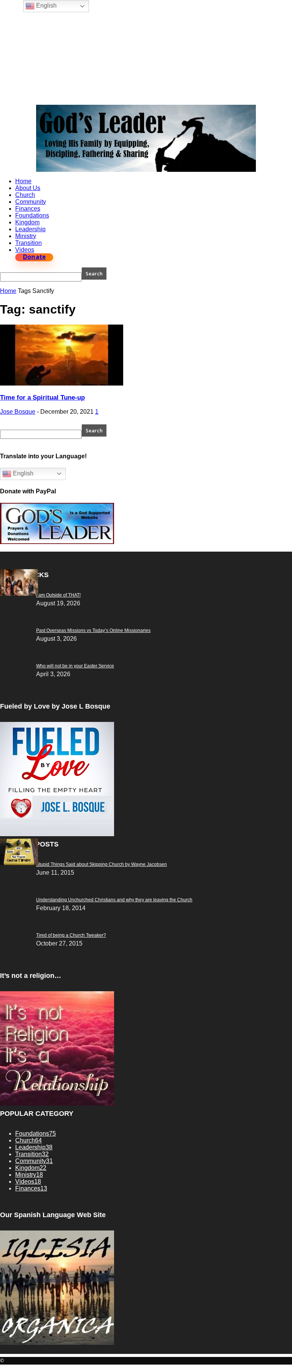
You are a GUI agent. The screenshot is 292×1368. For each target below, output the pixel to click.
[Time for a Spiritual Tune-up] (61, 383)
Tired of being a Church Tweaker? (71, 935)
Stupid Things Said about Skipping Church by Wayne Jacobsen (101, 864)
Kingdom (27, 222)
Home (23, 181)
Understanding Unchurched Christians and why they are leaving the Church (114, 899)
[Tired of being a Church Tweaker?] (19, 863)
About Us (27, 188)
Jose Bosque (17, 411)
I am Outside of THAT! (58, 595)
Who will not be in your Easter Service (75, 666)
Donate (34, 257)
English (22, 473)
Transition (28, 243)
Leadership (30, 229)
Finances (27, 208)
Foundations (32, 215)
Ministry (25, 236)
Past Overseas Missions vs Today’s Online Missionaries (93, 630)
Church (25, 195)
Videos (24, 249)
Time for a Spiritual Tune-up (42, 397)
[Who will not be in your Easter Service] (19, 593)
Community (30, 201)
